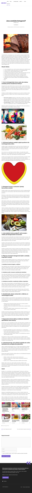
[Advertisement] (16, 11)
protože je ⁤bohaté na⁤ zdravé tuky (16, 325)
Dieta (11, 1)
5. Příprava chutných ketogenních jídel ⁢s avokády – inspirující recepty (15, 73)
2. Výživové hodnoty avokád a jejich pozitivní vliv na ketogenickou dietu (15, 70)
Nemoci (21, 1)
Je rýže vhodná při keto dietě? (7, 429)
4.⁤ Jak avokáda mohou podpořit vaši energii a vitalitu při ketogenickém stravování (17, 72)
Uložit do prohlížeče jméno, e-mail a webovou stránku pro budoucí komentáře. (14, 453)
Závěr (5, 79)
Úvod (8, 1)
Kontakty (8, 3)
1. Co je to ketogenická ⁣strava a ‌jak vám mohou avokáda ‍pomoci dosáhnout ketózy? (17, 69)
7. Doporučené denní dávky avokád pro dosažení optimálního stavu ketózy (15, 76)
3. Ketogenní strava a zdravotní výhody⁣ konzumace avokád (13, 71)
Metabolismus (16, 1)
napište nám (5, 477)
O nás (25, 1)
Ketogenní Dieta (6, 425)
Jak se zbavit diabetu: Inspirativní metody (23, 429)
